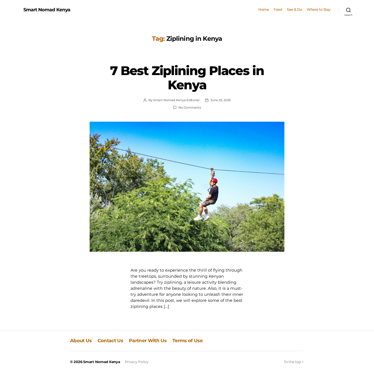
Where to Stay (319, 10)
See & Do (294, 10)
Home (263, 10)
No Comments (189, 107)
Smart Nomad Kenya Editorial (176, 100)
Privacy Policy (136, 362)
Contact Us (110, 340)
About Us (81, 340)
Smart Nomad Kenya (46, 9)
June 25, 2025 (220, 100)
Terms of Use (187, 340)
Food (278, 10)
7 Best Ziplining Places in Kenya (187, 77)
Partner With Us (148, 340)
